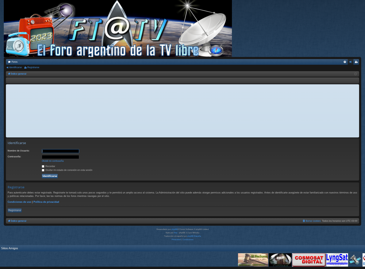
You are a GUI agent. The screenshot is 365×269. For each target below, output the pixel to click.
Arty (175, 233)
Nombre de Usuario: (18, 150)
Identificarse (15, 67)
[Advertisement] (182, 110)
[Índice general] (120, 28)
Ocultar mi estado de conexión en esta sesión (68, 170)
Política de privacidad (46, 201)
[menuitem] (345, 62)
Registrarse (33, 67)
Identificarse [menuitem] (351, 63)
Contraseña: (14, 156)
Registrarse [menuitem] (357, 63)
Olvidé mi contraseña (53, 161)
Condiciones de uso (19, 201)
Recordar (50, 166)
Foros (14, 62)
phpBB (174, 229)
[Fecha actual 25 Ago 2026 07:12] (355, 74)
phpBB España (194, 236)
